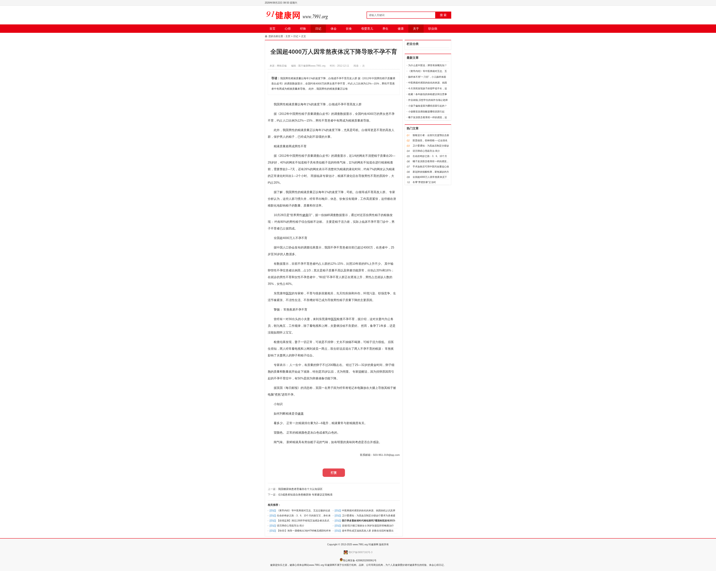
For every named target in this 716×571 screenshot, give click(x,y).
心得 (288, 28)
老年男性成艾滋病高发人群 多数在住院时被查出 (368, 530)
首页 (272, 28)
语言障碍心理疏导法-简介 (290, 525)
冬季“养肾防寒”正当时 (424, 182)
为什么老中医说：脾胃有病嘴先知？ (427, 65)
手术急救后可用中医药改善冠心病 (431, 166)
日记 (318, 28)
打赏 (334, 472)
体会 (334, 28)
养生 (385, 28)
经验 (303, 28)
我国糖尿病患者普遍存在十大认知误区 (300, 488)
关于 (416, 28)
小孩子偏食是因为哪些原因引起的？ (427, 105)
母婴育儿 (367, 28)
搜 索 (443, 15)
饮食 (349, 28)
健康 (401, 28)
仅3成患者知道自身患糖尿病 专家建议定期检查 (305, 494)
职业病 (432, 28)
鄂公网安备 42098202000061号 (359, 560)
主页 (287, 36)
